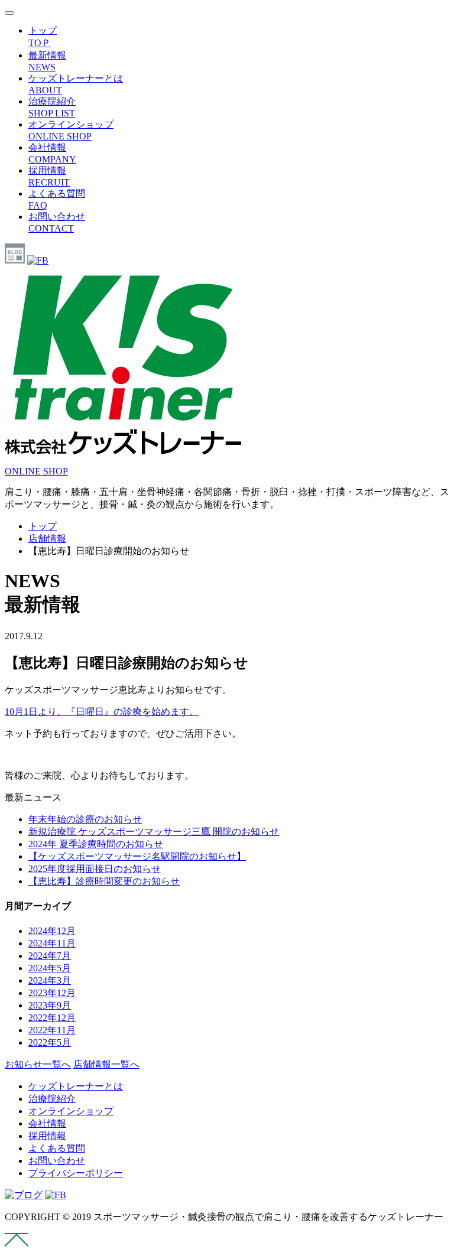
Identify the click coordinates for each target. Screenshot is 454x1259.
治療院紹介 (52, 1099)
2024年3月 (49, 980)
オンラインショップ (71, 1111)
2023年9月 (49, 1005)
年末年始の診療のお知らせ (85, 819)
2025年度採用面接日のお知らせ (94, 869)
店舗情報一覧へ (106, 1064)
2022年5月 (49, 1042)
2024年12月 (52, 931)
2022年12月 (52, 1018)
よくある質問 (56, 1148)
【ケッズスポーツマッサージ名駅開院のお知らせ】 (137, 856)
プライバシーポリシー (75, 1173)
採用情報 (47, 1136)
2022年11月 (52, 1030)
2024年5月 (49, 968)
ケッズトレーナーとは (75, 1086)
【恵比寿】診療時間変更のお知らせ (104, 881)
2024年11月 (52, 943)
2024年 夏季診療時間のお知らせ (95, 844)
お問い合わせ (56, 1161)
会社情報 (47, 1123)
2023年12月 (52, 993)
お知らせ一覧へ (38, 1064)
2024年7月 (49, 956)
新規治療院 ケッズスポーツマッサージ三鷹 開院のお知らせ (153, 832)
